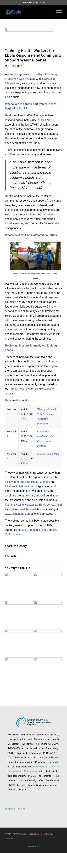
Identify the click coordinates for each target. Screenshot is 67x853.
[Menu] (57, 12)
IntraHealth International (19, 486)
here (45, 490)
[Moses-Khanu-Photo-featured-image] (29, 37)
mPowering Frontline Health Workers (27, 481)
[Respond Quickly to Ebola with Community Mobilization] (48, 587)
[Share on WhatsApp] (10, 556)
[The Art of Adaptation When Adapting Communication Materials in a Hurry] (48, 671)
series (29, 504)
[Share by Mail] (15, 556)
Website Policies (15, 808)
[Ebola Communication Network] (13, 12)
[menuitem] (27, 2)
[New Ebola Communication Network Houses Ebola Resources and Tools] (19, 643)
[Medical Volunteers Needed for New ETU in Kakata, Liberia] (48, 643)
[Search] (48, 12)
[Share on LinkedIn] (12, 556)
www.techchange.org (18, 513)
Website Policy (33, 846)
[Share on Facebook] (5, 556)
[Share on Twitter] (8, 556)
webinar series (48, 104)
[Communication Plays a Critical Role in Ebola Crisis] (19, 587)
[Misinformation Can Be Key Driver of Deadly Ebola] (19, 615)
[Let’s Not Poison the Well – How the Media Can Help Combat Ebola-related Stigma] (19, 671)
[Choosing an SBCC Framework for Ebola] (48, 615)
